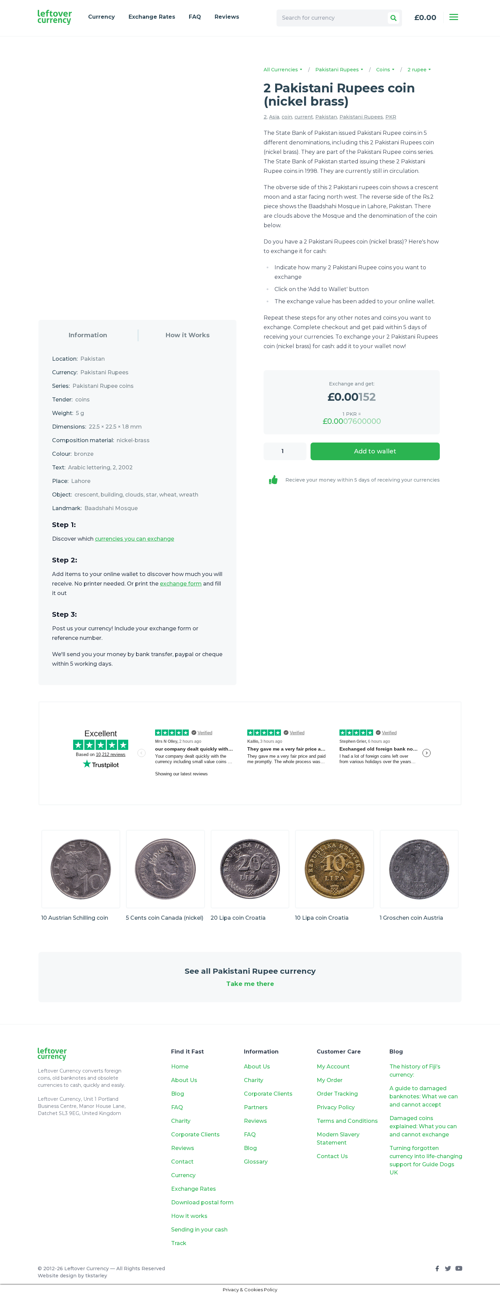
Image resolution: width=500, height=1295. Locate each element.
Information (88, 335)
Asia (274, 117)
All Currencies (281, 70)
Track (178, 1243)
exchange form (181, 583)
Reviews (227, 17)
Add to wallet (375, 451)
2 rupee (417, 70)
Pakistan (326, 117)
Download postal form (202, 1202)
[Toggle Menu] (453, 17)
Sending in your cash (199, 1229)
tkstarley (96, 1276)
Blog (177, 1094)
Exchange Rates (152, 17)
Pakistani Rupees (337, 70)
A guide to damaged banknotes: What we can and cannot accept (423, 1096)
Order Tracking (337, 1094)
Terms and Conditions (347, 1121)
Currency (101, 17)
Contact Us (332, 1156)
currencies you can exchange (134, 539)
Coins (383, 70)
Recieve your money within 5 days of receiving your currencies (362, 480)
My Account (333, 1066)
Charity (180, 1121)
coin (287, 117)
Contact (182, 1161)
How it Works (188, 335)
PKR (390, 117)
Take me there (250, 984)
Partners (256, 1107)
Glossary (256, 1161)
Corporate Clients (195, 1134)
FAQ (195, 17)
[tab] (87, 335)
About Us (184, 1080)
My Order (330, 1080)
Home (179, 1066)
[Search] (393, 18)
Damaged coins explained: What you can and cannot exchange (423, 1126)
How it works (189, 1216)
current (304, 117)
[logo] (55, 17)
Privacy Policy (336, 1107)
